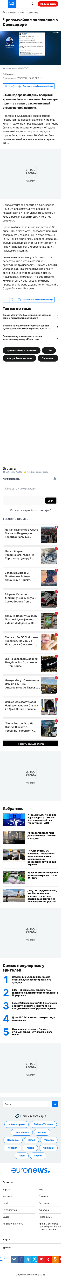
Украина (49, 1140)
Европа (7, 1189)
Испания (12, 1147)
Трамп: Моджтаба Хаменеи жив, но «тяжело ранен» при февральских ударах (27, 316)
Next (5, 1203)
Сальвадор (32, 13)
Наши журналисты (13, 1223)
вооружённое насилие (19, 358)
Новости (12, 13)
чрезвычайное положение (21, 350)
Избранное (13, 808)
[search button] (55, 1104)
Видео (6, 1216)
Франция (48, 1147)
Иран (22, 1155)
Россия (38, 1155)
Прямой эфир (48, 3)
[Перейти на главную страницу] (12, 4)
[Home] (4, 12)
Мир (22, 13)
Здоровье (13, 1140)
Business (7, 1196)
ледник (42, 1132)
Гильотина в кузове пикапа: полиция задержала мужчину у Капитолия (22, 337)
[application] (30, 48)
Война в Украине (43, 1124)
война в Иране (16, 1124)
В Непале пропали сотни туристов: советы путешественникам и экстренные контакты (26, 327)
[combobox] (30, 1104)
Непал (31, 1140)
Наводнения (22, 1132)
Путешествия (10, 1210)
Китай (30, 1147)
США (49, 350)
